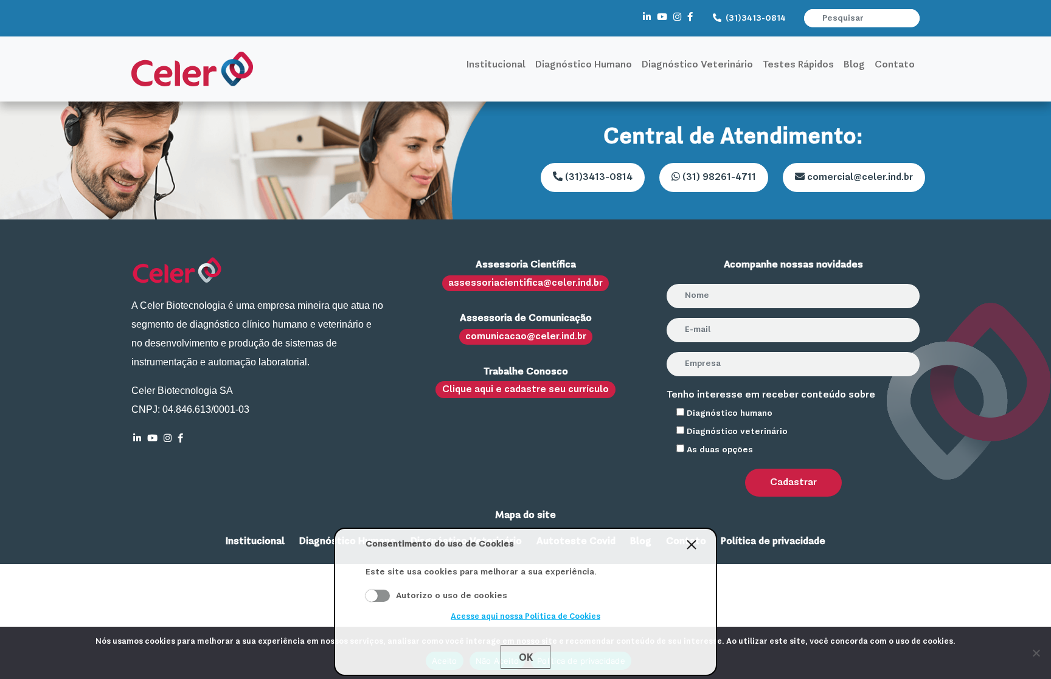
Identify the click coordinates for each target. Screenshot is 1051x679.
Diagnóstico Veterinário (697, 65)
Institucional (496, 65)
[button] (912, 18)
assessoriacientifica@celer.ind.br (525, 283)
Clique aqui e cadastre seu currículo (525, 390)
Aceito (378, 596)
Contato (895, 65)
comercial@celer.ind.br (859, 177)
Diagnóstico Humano (583, 65)
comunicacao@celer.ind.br (525, 337)
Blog (854, 65)
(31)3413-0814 (754, 18)
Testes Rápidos (798, 65)
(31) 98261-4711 (718, 177)
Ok (526, 657)
